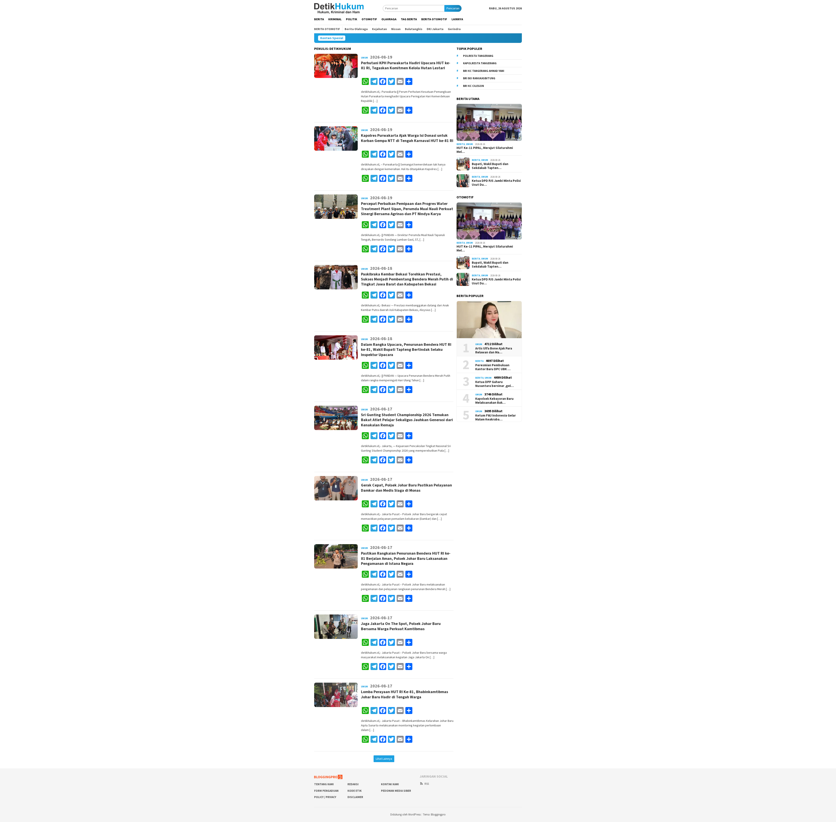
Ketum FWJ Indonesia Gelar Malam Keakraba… (495, 417)
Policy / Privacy (325, 797)
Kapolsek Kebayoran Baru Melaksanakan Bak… (494, 401)
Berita (461, 144)
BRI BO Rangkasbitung (479, 78)
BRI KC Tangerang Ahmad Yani (483, 71)
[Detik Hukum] (339, 8)
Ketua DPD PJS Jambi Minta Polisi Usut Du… (496, 183)
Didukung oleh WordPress (405, 814)
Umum (364, 57)
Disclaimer (355, 797)
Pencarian (453, 8)
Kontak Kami (390, 784)
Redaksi (353, 784)
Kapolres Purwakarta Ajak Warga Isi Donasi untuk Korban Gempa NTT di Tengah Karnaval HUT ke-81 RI (407, 138)
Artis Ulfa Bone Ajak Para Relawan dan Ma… (493, 350)
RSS (427, 784)
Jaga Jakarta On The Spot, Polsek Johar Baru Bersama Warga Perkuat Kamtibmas (401, 626)
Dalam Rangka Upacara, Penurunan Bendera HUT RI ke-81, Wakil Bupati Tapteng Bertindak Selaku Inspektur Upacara (406, 349)
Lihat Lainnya (384, 759)
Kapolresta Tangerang (480, 63)
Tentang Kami (324, 784)
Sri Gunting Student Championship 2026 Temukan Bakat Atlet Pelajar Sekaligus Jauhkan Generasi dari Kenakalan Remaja (407, 419)
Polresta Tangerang (478, 56)
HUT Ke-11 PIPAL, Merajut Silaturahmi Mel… (485, 150)
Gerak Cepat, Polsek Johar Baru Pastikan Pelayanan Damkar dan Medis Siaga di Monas (406, 488)
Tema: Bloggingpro (434, 814)
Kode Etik (354, 791)
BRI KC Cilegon (473, 86)
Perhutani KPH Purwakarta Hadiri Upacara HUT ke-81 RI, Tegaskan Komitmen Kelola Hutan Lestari (405, 65)
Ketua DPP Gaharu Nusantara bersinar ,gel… (494, 384)
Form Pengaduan (326, 791)
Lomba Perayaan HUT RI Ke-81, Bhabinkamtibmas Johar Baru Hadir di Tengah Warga (404, 694)
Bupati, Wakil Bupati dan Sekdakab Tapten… (490, 166)
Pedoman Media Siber (396, 791)
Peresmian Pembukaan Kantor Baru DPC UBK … (493, 367)
